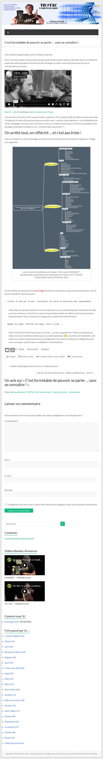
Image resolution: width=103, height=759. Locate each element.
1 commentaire (76, 356)
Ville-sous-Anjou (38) (14, 700)
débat (21, 349)
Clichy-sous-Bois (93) (14, 668)
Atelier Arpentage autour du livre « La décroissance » (33, 366)
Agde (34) (9, 673)
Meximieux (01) (12, 721)
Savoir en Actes (36, 112)
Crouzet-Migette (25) (14, 636)
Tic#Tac (61, 356)
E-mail (8, 475)
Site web (8, 490)
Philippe (11, 356)
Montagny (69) (11, 621)
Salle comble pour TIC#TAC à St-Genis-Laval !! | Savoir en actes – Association (45, 392)
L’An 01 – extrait (12, 112)
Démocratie (53, 356)
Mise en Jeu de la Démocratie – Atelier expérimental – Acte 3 (66, 372)
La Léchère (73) (12, 727)
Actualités (42, 356)
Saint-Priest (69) (12, 689)
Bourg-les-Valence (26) (15, 652)
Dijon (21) (9, 678)
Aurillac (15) (10, 695)
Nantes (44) (10, 716)
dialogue (45, 349)
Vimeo (50, 112)
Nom (7, 460)
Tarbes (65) (10, 641)
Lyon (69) (9, 646)
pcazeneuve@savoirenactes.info (19, 538)
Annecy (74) (10, 705)
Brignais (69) (10, 657)
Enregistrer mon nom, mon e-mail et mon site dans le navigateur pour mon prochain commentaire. (52, 504)
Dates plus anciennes (14, 743)
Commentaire (12, 421)
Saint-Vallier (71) (12, 711)
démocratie (32, 349)
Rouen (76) (10, 737)
